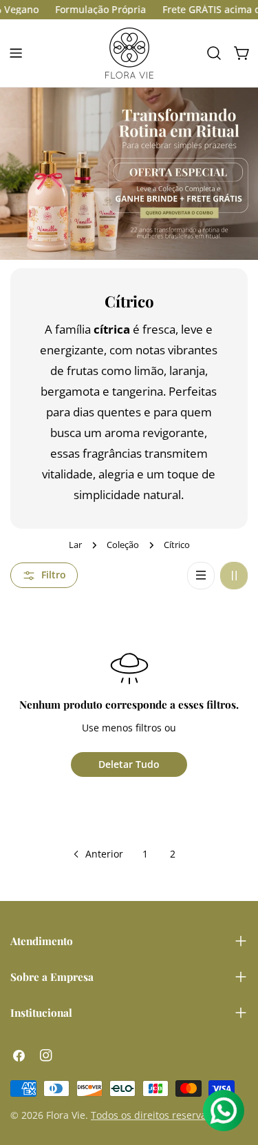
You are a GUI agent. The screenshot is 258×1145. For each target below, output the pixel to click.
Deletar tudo (129, 764)
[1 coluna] (201, 575)
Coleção (123, 545)
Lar (75, 545)
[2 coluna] (234, 575)
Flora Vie (65, 1115)
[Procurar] (214, 53)
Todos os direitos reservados (157, 1115)
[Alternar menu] (16, 53)
